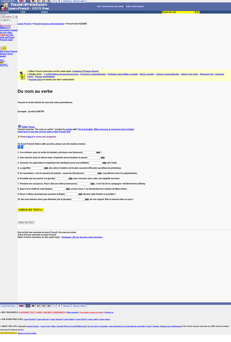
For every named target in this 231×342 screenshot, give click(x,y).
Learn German (43, 319)
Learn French (24, 24)
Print (1, 62)
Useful (44, 12)
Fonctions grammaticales (93, 74)
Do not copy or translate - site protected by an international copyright (116, 326)
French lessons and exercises (49, 24)
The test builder (85, 129)
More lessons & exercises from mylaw (114, 129)
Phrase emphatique (45, 76)
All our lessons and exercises (87, 237)
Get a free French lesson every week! (8, 53)
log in (30, 137)
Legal (148, 326)
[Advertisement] (124, 43)
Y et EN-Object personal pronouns (61, 74)
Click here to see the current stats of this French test (44, 132)
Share (32, 127)
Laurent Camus (32, 326)
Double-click (35, 79)
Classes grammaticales (168, 74)
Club (23, 12)
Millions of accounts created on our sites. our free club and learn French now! (9, 34)
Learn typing (105, 319)
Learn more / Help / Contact (52, 326)
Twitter (25, 127)
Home (2, 59)
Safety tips (81, 326)
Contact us (109, 312)
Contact (2, 61)
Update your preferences (171, 326)
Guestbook (3, 64)
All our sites (79, 306)
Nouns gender (147, 74)
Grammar (77, 71)
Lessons (4, 12)
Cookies (156, 326)
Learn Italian (69, 319)
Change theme (90, 71)
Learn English (30, 319)
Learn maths (93, 319)
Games (66, 306)
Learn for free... (8, 306)
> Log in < (5, 20)
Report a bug (4, 65)
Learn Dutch (81, 319)
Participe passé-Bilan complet (123, 74)
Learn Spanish (57, 319)
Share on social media (27, 333)
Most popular (72, 312)
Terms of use (69, 326)
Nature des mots (189, 74)
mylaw (69, 129)
